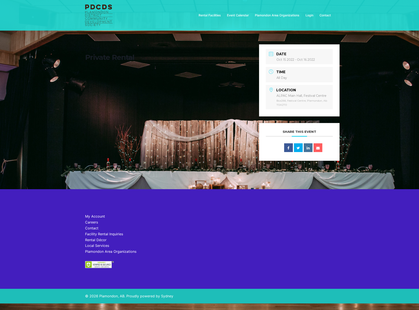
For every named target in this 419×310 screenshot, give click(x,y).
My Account (95, 216)
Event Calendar (238, 15)
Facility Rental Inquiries (104, 234)
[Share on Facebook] (288, 147)
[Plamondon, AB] (99, 15)
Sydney (167, 296)
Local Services (97, 245)
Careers (91, 222)
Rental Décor (95, 240)
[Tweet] (298, 147)
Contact (325, 15)
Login (309, 15)
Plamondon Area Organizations (277, 15)
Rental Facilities (210, 15)
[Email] (318, 147)
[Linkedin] (308, 147)
